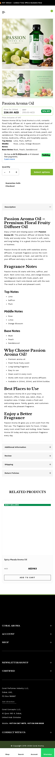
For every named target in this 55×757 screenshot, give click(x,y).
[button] (47, 752)
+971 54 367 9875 (17, 723)
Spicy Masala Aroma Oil (15, 559)
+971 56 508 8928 (35, 723)
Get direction (8, 702)
